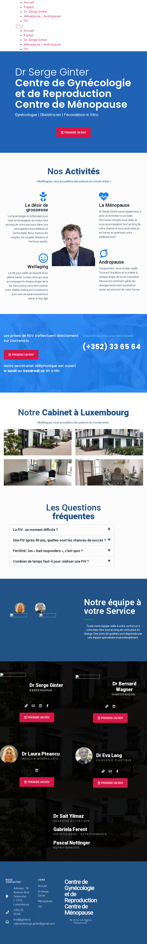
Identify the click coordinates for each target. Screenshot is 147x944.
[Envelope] (33, 706)
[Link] (26, 706)
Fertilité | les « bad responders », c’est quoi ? (48, 551)
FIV (26, 21)
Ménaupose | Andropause (42, 16)
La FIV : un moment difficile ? (35, 530)
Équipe (29, 7)
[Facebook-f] (47, 706)
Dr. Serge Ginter (35, 11)
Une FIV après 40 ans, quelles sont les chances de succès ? (59, 540)
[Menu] (19, 26)
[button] (61, 530)
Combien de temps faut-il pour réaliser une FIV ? (51, 561)
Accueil (29, 2)
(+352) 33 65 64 (111, 347)
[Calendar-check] (40, 706)
